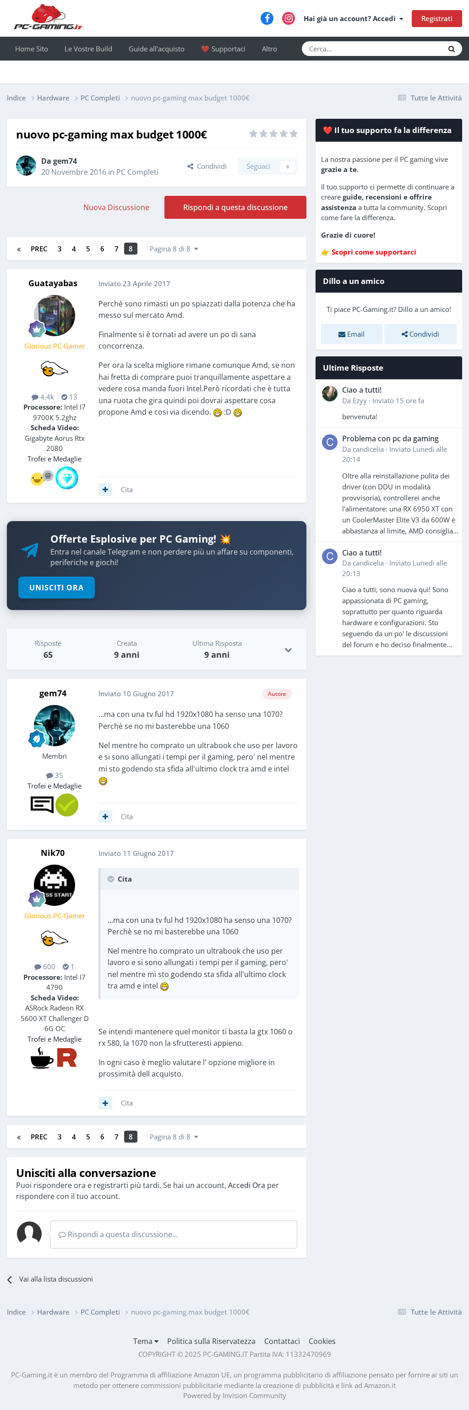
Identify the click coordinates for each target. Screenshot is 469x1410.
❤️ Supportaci (223, 48)
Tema (143, 1341)
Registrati (437, 18)
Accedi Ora (246, 1185)
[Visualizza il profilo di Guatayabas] (54, 315)
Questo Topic (412, 48)
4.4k (46, 396)
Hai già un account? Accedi (351, 18)
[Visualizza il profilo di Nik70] (54, 885)
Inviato (398, 400)
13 (72, 396)
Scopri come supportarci (374, 251)
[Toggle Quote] (112, 879)
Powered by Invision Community (234, 1395)
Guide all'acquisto (157, 48)
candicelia (368, 449)
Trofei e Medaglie (54, 458)
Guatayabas (52, 283)
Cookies (322, 1341)
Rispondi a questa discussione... (122, 1234)
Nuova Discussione (116, 207)
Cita (127, 489)
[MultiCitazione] (105, 489)
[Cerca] (451, 48)
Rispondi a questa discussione (235, 207)
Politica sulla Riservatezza (211, 1341)
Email (355, 334)
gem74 (65, 161)
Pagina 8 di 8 (172, 248)
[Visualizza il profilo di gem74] (26, 165)
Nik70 (53, 852)
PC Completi (137, 172)
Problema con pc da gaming (390, 438)
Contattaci (282, 1341)
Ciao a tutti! (362, 390)
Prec (39, 248)
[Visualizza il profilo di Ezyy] (330, 393)
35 (58, 775)
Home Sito (31, 48)
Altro (269, 48)
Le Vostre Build (88, 48)
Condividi (210, 166)
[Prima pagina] (18, 249)
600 (48, 966)
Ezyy (360, 400)
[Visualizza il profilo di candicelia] (330, 442)
